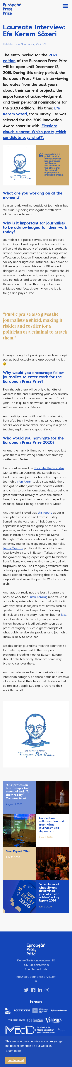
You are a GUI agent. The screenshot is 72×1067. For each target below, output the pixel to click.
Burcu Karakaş (38, 597)
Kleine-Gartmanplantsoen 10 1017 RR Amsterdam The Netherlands (36, 965)
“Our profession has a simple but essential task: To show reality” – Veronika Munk (18, 791)
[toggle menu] (65, 6)
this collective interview (49, 468)
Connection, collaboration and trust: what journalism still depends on (51, 824)
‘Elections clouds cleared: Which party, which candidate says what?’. (34, 132)
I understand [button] (16, 1060)
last (63, 614)
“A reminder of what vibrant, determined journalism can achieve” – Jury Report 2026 (49, 892)
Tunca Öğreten (13, 548)
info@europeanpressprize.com (36, 976)
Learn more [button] (13, 1050)
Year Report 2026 (18, 851)
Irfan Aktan (24, 481)
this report (45, 512)
